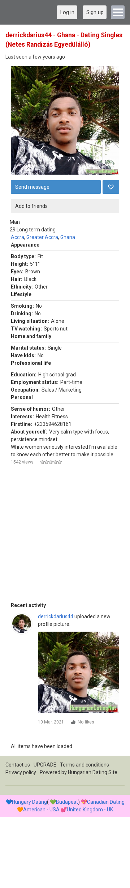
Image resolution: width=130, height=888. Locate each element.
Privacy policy (20, 772)
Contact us (17, 765)
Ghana (67, 237)
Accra (17, 237)
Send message (32, 187)
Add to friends (31, 206)
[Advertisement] (65, 536)
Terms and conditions (84, 765)
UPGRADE (45, 765)
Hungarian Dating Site (92, 772)
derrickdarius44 (55, 616)
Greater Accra (42, 237)
